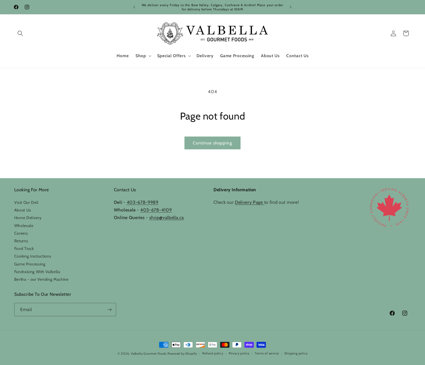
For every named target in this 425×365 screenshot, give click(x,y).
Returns (21, 240)
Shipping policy (295, 353)
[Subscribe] (109, 309)
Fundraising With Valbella (37, 271)
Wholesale (23, 225)
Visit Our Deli (26, 202)
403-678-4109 (156, 210)
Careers (21, 233)
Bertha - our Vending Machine (41, 279)
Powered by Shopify (182, 353)
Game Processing (30, 263)
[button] (20, 33)
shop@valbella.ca (166, 217)
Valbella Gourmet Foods (149, 353)
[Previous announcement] (134, 7)
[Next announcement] (290, 7)
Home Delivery (28, 217)
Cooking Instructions (32, 256)
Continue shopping (212, 142)
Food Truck (24, 248)
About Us (22, 210)
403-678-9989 (142, 202)
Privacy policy (239, 353)
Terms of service (267, 353)
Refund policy (212, 353)
